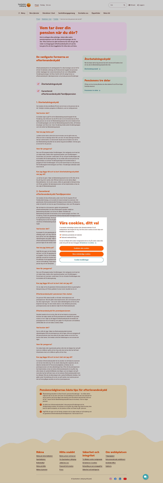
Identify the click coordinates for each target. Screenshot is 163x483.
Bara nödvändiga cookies (81, 254)
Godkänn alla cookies (81, 248)
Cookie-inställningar (81, 260)
